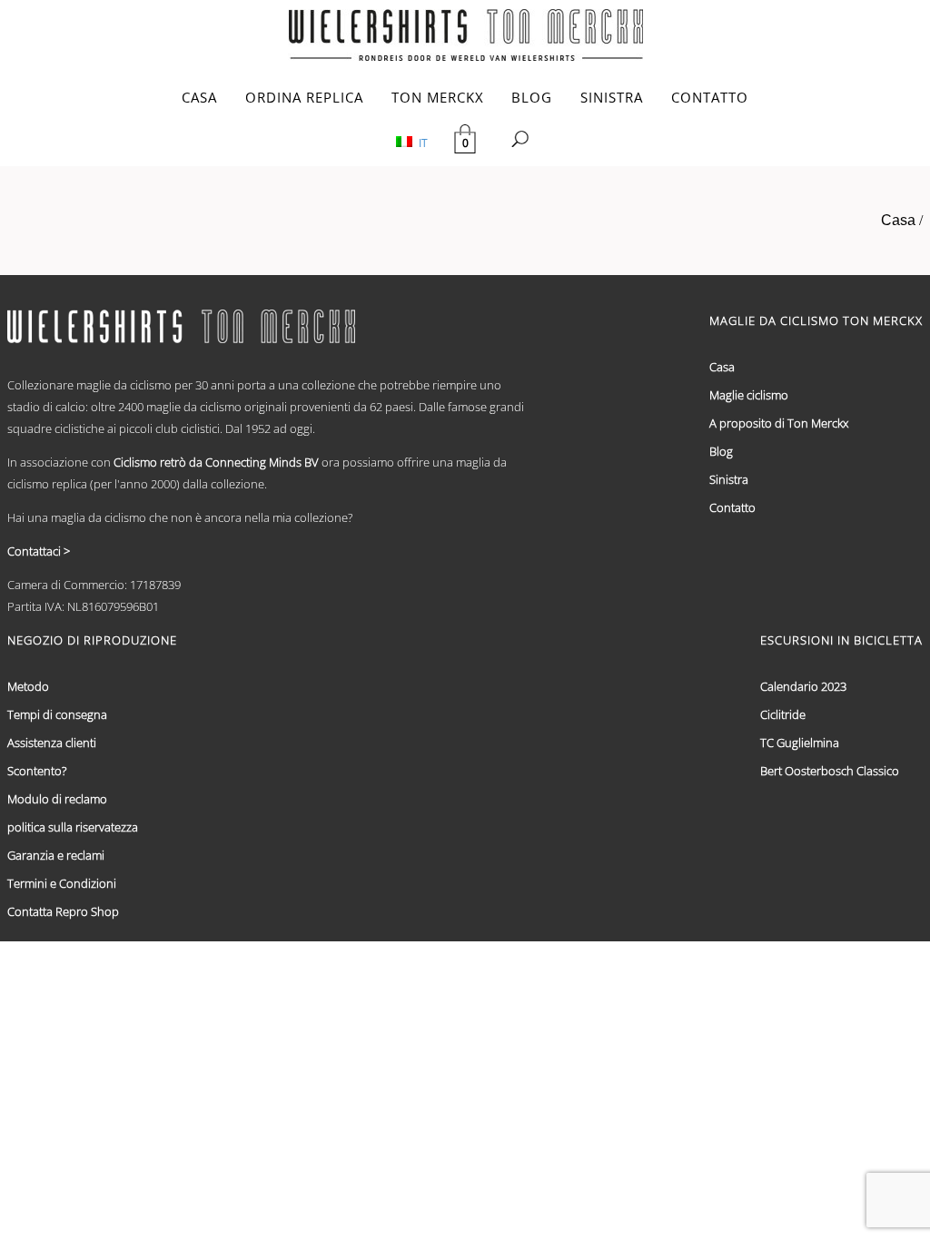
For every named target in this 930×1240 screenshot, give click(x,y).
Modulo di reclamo (57, 799)
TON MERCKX (437, 97)
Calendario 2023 (803, 686)
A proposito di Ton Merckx (778, 423)
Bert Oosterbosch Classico (829, 771)
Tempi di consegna (57, 714)
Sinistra (728, 479)
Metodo (28, 686)
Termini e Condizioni (61, 883)
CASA (199, 97)
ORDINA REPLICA (304, 97)
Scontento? (36, 771)
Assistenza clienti (51, 742)
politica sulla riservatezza (72, 827)
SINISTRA (611, 97)
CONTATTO (709, 97)
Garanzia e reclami (55, 855)
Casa (898, 220)
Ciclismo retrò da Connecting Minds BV (216, 462)
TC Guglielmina (799, 742)
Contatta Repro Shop (63, 911)
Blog (721, 451)
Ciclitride (783, 714)
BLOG (531, 97)
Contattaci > (38, 551)
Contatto (732, 507)
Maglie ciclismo (748, 395)
